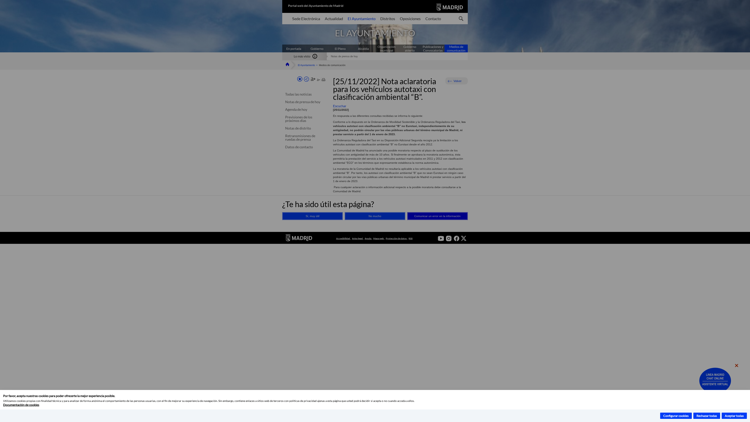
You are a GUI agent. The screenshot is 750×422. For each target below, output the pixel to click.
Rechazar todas (706, 416)
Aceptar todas (734, 416)
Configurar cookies (676, 416)
